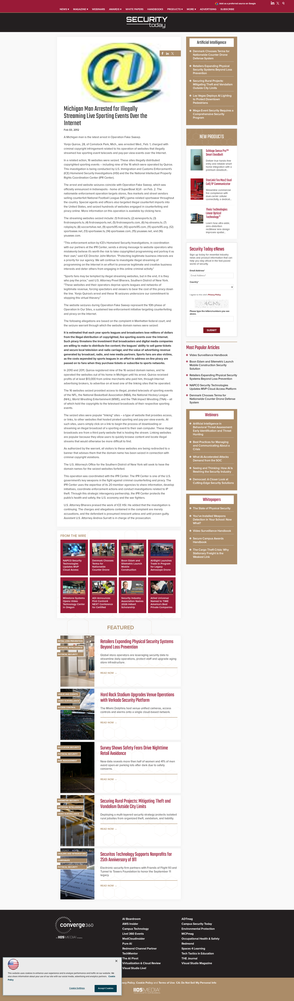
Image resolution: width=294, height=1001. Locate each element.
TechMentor (130, 953)
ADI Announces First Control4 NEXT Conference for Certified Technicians (102, 604)
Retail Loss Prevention (70, 641)
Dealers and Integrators (72, 854)
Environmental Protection (198, 929)
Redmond (188, 943)
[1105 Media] (69, 937)
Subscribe (227, 9)
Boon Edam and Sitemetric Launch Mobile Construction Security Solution (212, 365)
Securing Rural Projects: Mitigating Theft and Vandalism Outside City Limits (135, 804)
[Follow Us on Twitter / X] (277, 3)
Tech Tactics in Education (198, 953)
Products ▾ (175, 9)
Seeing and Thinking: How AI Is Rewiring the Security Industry (213, 469)
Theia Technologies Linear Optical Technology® (216, 213)
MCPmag (188, 934)
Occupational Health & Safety (200, 938)
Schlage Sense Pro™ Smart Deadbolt (217, 152)
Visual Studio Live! (134, 968)
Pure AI (127, 943)
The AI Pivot (130, 958)
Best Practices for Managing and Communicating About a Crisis (211, 445)
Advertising (208, 9)
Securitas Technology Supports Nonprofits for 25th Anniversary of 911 (136, 857)
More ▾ (191, 9)
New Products (212, 137)
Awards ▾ (115, 9)
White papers (134, 9)
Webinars (98, 9)
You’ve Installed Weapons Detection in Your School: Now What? (212, 519)
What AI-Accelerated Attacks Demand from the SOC (211, 458)
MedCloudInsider (133, 938)
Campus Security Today (197, 924)
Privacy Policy (214, 294)
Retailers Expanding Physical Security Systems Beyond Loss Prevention (136, 644)
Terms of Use (167, 982)
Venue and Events (68, 694)
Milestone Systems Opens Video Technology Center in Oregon (74, 603)
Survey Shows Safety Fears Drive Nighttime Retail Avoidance (134, 750)
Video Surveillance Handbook (209, 355)
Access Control (67, 707)
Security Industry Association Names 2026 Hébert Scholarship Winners (132, 604)
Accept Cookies (105, 988)
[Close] (116, 961)
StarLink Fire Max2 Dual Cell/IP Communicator (219, 182)
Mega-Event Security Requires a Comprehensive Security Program (213, 114)
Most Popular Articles (202, 348)
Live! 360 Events (133, 934)
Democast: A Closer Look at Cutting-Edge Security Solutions (213, 481)
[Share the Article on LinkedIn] (167, 53)
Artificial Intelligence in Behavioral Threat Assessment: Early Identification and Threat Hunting (212, 429)
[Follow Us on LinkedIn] (272, 3)
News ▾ (64, 9)
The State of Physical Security (212, 508)
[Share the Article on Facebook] (162, 53)
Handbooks (155, 9)
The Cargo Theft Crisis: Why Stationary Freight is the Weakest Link (211, 553)
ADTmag (187, 919)
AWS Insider (130, 924)
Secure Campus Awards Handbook (208, 540)
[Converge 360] (74, 926)
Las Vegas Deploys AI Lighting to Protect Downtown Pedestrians (212, 99)
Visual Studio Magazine (197, 963)
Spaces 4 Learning (193, 948)
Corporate (64, 860)
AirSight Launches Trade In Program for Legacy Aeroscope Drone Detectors (161, 566)
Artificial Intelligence (70, 647)
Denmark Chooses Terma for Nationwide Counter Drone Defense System (102, 566)
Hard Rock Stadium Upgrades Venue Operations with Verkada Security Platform (137, 697)
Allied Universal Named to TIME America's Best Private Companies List (161, 604)
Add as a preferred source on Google (237, 3)
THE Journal (189, 958)
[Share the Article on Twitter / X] (172, 53)
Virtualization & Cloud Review (141, 963)
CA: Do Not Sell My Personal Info (196, 982)
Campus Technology (135, 929)
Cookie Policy (144, 982)
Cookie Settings (77, 988)
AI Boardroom (131, 919)
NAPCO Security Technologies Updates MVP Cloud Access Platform (72, 566)
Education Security (69, 747)
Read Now (107, 672)
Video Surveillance (68, 701)
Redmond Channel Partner (139, 948)
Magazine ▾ (80, 9)
